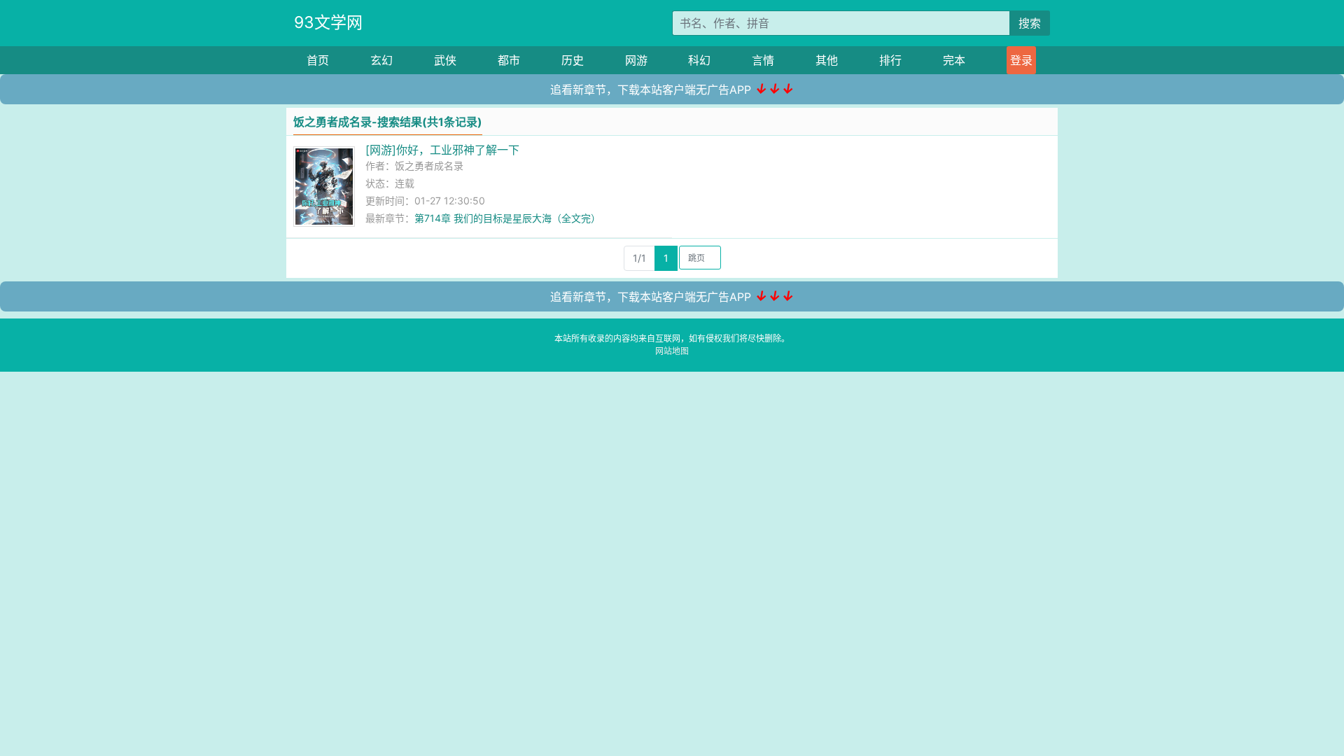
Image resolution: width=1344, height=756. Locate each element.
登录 (1021, 60)
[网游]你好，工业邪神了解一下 (442, 150)
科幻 (699, 60)
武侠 (445, 60)
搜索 (1029, 23)
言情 (763, 60)
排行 (890, 60)
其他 (827, 60)
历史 (572, 60)
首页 (318, 60)
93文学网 (328, 22)
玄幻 (381, 60)
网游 (636, 60)
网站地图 (672, 351)
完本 (954, 60)
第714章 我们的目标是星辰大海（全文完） (507, 218)
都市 (509, 60)
